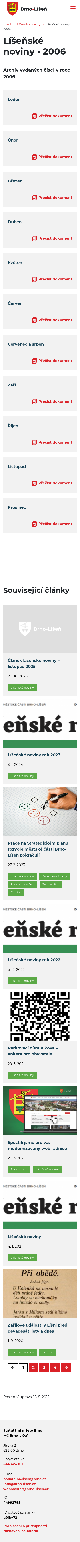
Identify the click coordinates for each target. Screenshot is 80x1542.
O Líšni (16, 892)
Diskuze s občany (54, 876)
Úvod (7, 24)
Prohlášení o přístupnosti (25, 1526)
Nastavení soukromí (20, 1531)
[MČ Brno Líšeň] (25, 8)
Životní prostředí (22, 884)
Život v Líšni (50, 884)
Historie (47, 1352)
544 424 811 (13, 1464)
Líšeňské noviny (28, 24)
